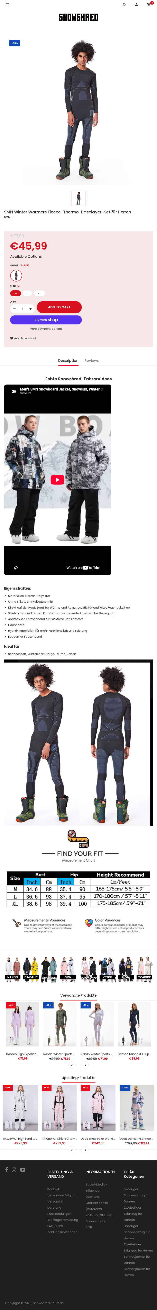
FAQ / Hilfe (55, 1226)
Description (68, 360)
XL (39, 293)
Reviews (92, 360)
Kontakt (53, 1189)
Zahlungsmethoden (62, 1232)
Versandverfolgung (61, 1195)
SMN (7, 217)
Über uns (92, 1196)
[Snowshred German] (78, 18)
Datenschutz (95, 1221)
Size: (15, 285)
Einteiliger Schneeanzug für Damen (137, 1195)
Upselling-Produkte (78, 1077)
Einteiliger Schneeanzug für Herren (137, 1232)
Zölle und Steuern (99, 1215)
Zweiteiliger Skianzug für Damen (133, 1213)
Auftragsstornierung (62, 1220)
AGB (89, 1227)
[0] (149, 5)
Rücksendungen (59, 1213)
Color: (19, 265)
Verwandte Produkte (78, 995)
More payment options (46, 329)
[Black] (16, 276)
